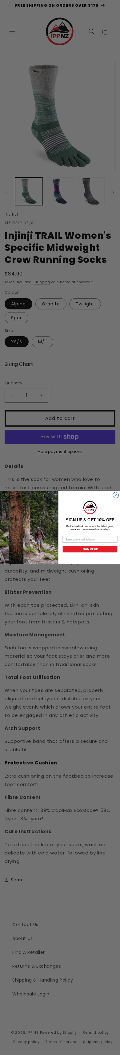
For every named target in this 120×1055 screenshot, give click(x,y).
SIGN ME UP (90, 549)
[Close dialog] (116, 495)
